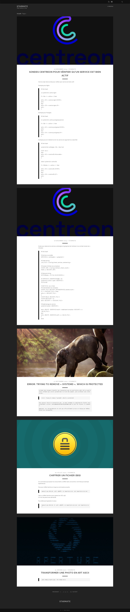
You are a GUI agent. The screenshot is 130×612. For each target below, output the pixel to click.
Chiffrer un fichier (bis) (65, 475)
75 (71, 591)
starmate (72, 69)
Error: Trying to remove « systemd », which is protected (65, 384)
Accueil (19, 13)
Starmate (22, 6)
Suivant (75, 591)
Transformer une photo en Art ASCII (65, 572)
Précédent (55, 591)
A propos (110, 6)
